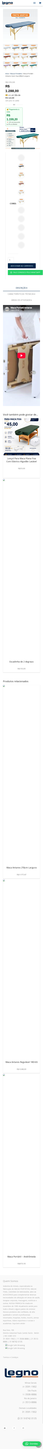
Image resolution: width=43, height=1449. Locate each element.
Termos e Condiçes (10, 1357)
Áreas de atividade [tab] (21, 300)
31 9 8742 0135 (28, 1418)
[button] (36, 13)
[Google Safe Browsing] (14, 1345)
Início (7, 74)
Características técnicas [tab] (21, 294)
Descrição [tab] (21, 288)
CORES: (13, 203)
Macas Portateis (16, 74)
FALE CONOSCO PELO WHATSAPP (26, 272)
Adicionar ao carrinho (22, 266)
